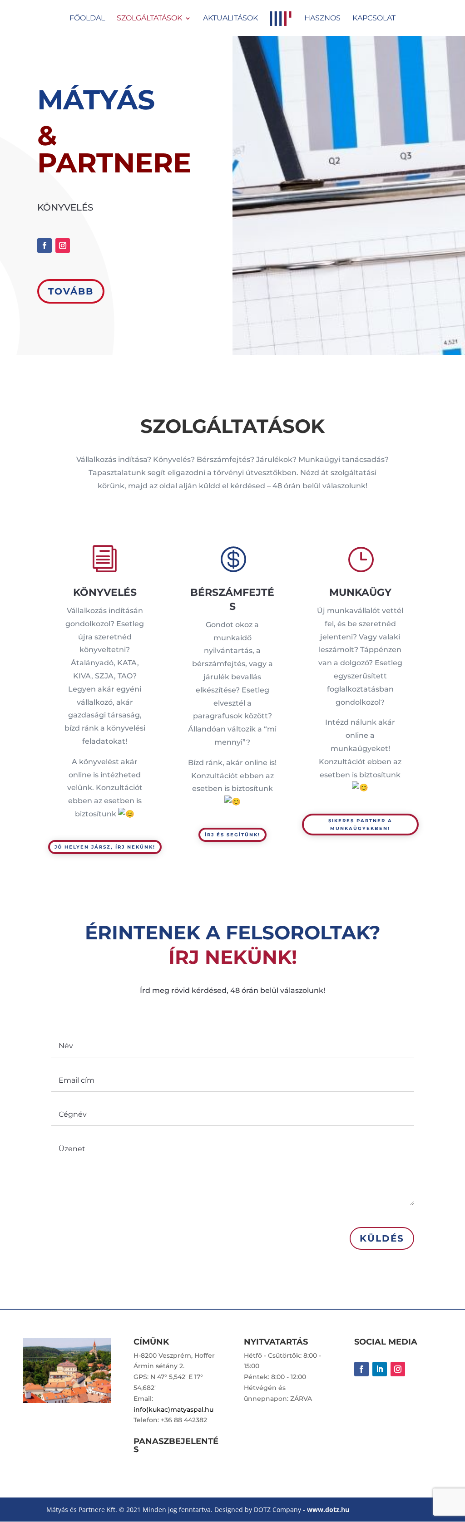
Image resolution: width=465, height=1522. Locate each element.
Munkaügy (360, 592)
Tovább (71, 291)
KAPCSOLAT (374, 18)
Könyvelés (105, 592)
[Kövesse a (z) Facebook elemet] (44, 245)
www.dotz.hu (328, 1509)
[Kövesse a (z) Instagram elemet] (62, 245)
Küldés (382, 1238)
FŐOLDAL (87, 18)
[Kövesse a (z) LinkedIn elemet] (379, 1369)
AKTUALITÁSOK (230, 18)
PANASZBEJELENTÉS (176, 1445)
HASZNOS (322, 18)
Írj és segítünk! (232, 835)
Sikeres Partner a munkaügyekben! (360, 824)
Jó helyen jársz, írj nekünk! (104, 847)
